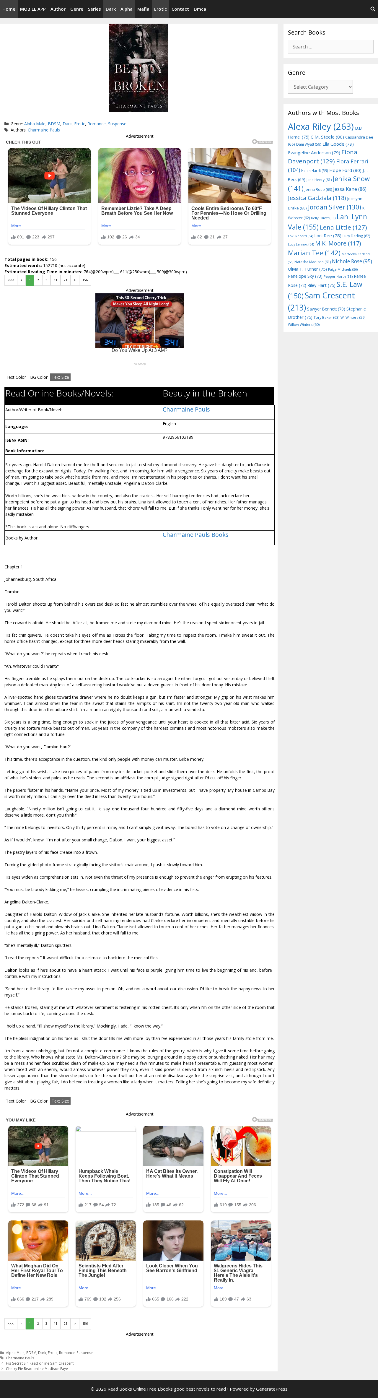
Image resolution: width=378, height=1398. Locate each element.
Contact (180, 9)
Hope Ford (345, 170)
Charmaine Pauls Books (196, 535)
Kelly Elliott (323, 218)
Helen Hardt (314, 170)
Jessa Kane (349, 189)
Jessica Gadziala (317, 198)
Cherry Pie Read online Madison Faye (37, 1368)
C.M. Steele (327, 137)
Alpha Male (34, 123)
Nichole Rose (352, 261)
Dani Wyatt (308, 144)
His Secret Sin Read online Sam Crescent (40, 1363)
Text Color (16, 377)
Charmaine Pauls (44, 130)
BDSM (54, 123)
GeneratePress (272, 1389)
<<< (11, 280)
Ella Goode (338, 144)
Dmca (200, 9)
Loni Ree (327, 235)
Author (58, 9)
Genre (76, 9)
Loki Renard (300, 236)
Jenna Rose (318, 189)
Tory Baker (326, 317)
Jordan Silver (334, 207)
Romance (96, 123)
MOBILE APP (33, 9)
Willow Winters (304, 324)
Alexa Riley (321, 126)
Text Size (60, 377)
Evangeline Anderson (314, 152)
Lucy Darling (356, 235)
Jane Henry (319, 179)
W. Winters (353, 317)
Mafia (143, 9)
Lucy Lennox (301, 244)
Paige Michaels (343, 269)
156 (85, 280)
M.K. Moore (338, 243)
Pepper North (338, 276)
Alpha (126, 9)
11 (55, 280)
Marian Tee (314, 252)
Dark (111, 9)
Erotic (160, 9)
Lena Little (343, 227)
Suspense (117, 123)
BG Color (39, 377)
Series (94, 9)
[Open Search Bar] (373, 9)
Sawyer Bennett (326, 309)
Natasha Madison (312, 261)
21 (65, 280)
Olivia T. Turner (307, 269)
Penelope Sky (305, 276)
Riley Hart (321, 285)
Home (8, 9)
